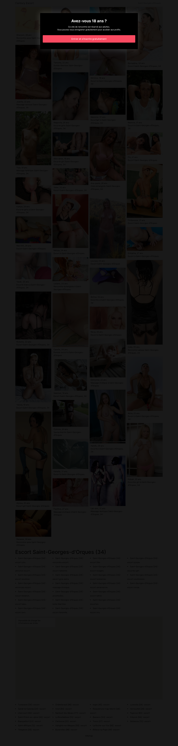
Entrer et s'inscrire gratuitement (89, 39)
